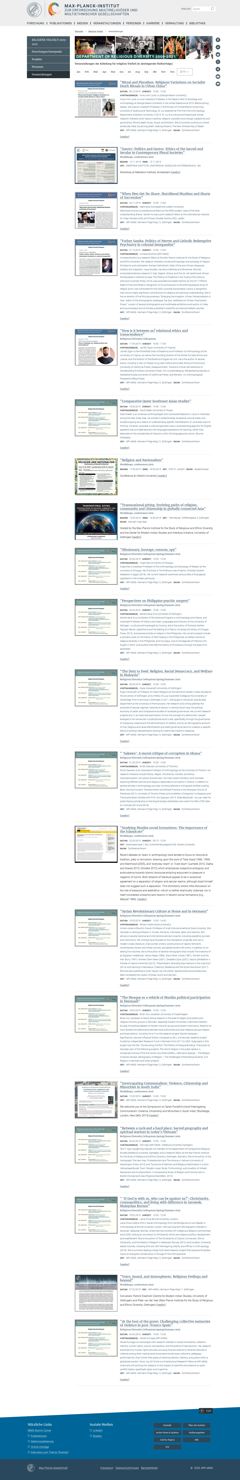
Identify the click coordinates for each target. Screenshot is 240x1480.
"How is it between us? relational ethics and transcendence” (154, 332)
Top (208, 1411)
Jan (78, 71)
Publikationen (39, 1436)
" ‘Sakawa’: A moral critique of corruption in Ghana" (161, 753)
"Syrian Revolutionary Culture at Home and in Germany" (164, 911)
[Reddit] (218, 54)
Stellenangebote (197, 1432)
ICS (167, 1447)
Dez (172, 71)
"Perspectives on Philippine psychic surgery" (155, 601)
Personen (37, 66)
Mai (113, 71)
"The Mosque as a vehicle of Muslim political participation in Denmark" (165, 999)
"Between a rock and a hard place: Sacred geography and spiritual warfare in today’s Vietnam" (164, 1130)
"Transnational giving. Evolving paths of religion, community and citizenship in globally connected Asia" (163, 507)
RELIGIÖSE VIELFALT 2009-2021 (49, 42)
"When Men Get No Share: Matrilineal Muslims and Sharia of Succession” (165, 195)
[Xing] (218, 69)
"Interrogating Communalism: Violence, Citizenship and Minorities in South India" (164, 1085)
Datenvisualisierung (42, 1441)
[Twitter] (218, 61)
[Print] (218, 83)
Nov (163, 71)
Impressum (106, 1468)
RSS (197, 1440)
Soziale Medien (101, 1424)
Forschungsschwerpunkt (47, 51)
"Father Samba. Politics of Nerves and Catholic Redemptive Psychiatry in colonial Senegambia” (165, 243)
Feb (87, 71)
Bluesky (97, 1436)
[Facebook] (218, 39)
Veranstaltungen (42, 74)
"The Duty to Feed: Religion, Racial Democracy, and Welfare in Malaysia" (166, 673)
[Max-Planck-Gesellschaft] (33, 1468)
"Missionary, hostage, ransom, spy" (148, 550)
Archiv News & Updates (167, 1432)
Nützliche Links (40, 1424)
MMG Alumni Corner (39, 1430)
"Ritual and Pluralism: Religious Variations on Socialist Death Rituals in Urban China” (162, 84)
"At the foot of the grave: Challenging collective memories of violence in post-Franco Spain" (165, 1323)
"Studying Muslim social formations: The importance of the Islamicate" (163, 829)
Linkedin (98, 1430)
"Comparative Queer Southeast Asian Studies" (155, 401)
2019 (183, 71)
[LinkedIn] (218, 47)
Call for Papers (167, 1440)
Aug (137, 71)
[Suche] (212, 9)
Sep (146, 71)
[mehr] (124, 136)
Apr (104, 71)
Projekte (37, 59)
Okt (155, 71)
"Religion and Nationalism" (141, 460)
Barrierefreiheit (149, 1468)
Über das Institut (197, 1425)
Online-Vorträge (40, 1447)
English (186, 9)
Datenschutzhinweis (127, 1468)
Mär (95, 71)
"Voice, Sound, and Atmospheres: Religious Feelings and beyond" (164, 1278)
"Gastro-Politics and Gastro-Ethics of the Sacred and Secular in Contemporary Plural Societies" (161, 151)
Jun (121, 71)
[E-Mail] (218, 76)
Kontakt (167, 1425)
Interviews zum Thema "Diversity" (50, 1452)
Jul (129, 71)
